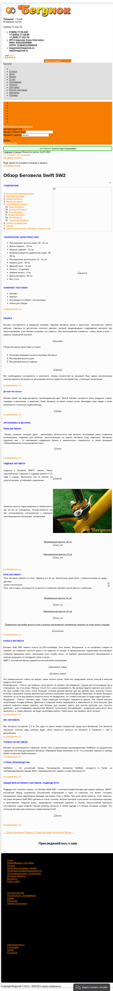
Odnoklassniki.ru (16, 945)
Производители (15, 893)
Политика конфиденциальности (24, 871)
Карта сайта (13, 881)
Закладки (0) (10, 143)
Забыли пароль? (12, 138)
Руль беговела (16, 212)
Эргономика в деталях (17, 204)
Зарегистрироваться (21, 126)
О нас (12, 79)
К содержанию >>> (13, 309)
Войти (6, 126)
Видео (12, 77)
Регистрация (30, 129)
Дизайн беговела (14, 201)
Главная (8, 152)
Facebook (12, 952)
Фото (12, 74)
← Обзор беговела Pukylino (18, 832)
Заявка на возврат (17, 903)
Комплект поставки (15, 196)
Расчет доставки (18, 90)
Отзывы (13, 95)
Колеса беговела (16, 215)
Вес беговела (15, 217)
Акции (10, 898)
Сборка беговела (14, 199)
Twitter (10, 950)
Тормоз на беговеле (18, 220)
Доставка (14, 87)
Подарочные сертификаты (21, 895)
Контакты (14, 92)
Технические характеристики (20, 193)
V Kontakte (13, 947)
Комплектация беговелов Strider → (55, 832)
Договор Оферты (16, 876)
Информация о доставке (20, 863)
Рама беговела (16, 207)
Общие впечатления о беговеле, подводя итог (28, 228)
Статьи (13, 71)
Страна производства (16, 223)
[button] (91, 987)
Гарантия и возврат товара (22, 868)
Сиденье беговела (18, 209)
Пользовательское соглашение (24, 873)
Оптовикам (15, 82)
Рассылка (12, 901)
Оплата (13, 84)
